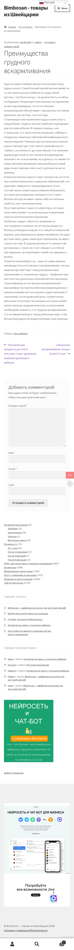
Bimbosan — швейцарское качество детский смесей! (37, 607)
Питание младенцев (37, 664)
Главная (12, 26)
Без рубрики (25, 26)
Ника (10, 659)
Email (12, 469)
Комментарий (17, 405)
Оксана (12, 664)
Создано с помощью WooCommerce (25, 930)
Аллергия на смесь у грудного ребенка (29, 625)
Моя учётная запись (12, 944)
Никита (12, 670)
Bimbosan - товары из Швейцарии (26, 11)
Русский (49, 2)
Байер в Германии (14, 772)
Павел (11, 676)
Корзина (57, 941)
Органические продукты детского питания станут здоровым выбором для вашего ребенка (20, 353)
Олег (10, 685)
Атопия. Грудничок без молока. (25, 619)
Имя (11, 452)
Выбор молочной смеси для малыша (28, 613)
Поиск (37, 944)
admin (38, 42)
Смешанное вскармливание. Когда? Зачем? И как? (55, 349)
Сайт (11, 485)
